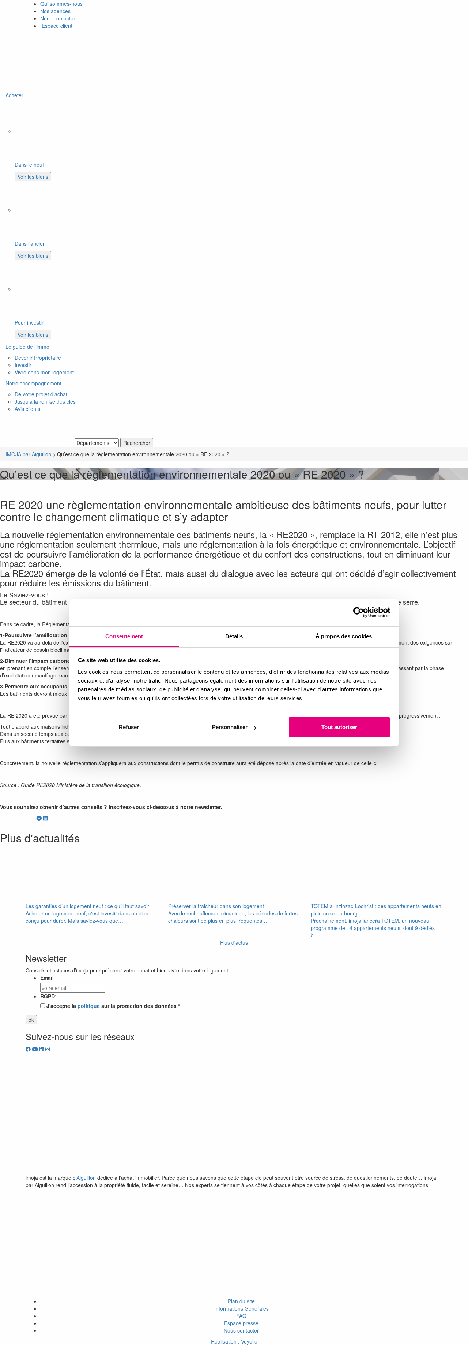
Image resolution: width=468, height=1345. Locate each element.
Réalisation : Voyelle (234, 1341)
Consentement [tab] (124, 636)
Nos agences (55, 11)
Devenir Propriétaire (38, 357)
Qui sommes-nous (61, 3)
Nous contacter (57, 18)
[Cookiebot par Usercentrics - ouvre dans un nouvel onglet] (358, 612)
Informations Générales (241, 1308)
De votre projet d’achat (41, 394)
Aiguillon (86, 1177)
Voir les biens (33, 176)
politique (89, 1005)
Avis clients (27, 408)
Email (47, 977)
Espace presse (241, 1323)
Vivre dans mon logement (44, 372)
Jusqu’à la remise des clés (45, 401)
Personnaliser (230, 727)
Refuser (129, 727)
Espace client (56, 25)
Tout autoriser (339, 727)
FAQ (241, 1315)
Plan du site (241, 1301)
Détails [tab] (234, 636)
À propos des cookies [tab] (344, 636)
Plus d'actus (234, 942)
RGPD (48, 996)
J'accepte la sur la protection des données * (113, 1005)
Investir (23, 365)
